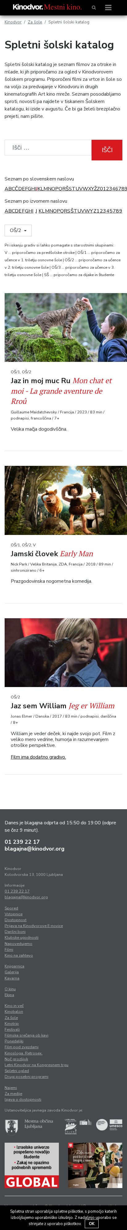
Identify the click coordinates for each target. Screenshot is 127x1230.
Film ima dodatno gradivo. (38, 757)
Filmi (9, 949)
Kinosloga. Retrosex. (24, 1053)
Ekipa (9, 995)
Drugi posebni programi (26, 1076)
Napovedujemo (18, 943)
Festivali (12, 1029)
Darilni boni (15, 931)
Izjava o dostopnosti (23, 1099)
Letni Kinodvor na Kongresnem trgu (36, 1065)
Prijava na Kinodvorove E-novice (34, 926)
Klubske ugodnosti (22, 937)
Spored (11, 908)
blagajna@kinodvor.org (34, 848)
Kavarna (12, 978)
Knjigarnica (14, 966)
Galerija (12, 972)
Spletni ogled (17, 1071)
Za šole (35, 22)
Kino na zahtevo (19, 955)
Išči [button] (107, 150)
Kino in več (14, 1005)
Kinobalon (14, 1011)
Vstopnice (14, 914)
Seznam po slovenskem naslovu (39, 179)
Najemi (11, 1088)
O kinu (10, 989)
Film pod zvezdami (22, 1047)
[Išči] (94, 7)
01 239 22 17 (22, 842)
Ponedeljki (14, 1041)
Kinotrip (12, 1023)
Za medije (13, 1093)
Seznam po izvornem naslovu (36, 201)
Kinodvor (13, 22)
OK (92, 1224)
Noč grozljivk (16, 1059)
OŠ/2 (16, 230)
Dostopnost (16, 920)
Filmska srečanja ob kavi (26, 1035)
